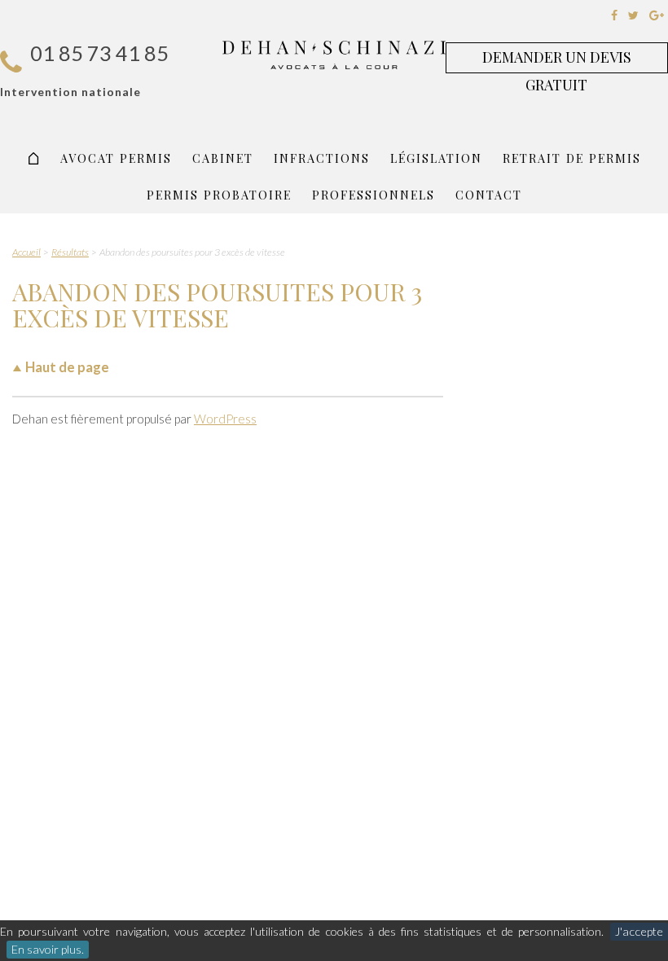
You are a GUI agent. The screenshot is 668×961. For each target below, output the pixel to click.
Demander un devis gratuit (556, 60)
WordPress (225, 418)
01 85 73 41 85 (99, 53)
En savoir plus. (47, 949)
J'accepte (639, 931)
